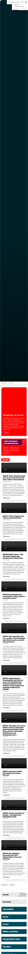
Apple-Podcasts (15, 447)
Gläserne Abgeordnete (19, 6)
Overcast (7, 450)
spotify (6, 447)
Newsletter (7, 902)
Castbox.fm (7, 453)
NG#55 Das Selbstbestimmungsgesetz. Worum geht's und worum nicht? (14, 596)
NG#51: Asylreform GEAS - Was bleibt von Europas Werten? (13, 773)
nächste (12, 884)
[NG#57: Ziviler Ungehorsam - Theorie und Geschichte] (14, 508)
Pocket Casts (15, 450)
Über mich (17, 4)
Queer (5, 917)
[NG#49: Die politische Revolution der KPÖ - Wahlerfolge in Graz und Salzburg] (14, 845)
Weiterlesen (6, 498)
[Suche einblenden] (22, 2)
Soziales (7, 947)
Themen (15, 10)
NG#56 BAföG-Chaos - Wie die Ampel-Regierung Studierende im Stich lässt (13, 556)
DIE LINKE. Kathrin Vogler (14, 2)
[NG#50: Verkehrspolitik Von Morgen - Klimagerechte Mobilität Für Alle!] (14, 805)
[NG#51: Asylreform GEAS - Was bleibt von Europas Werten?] (14, 763)
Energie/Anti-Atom (11, 939)
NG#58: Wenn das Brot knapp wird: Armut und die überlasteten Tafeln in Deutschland (14, 477)
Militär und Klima (10, 931)
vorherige (3, 884)
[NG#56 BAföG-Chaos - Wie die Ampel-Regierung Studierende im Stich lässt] (14, 546)
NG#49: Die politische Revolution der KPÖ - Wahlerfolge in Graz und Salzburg (12, 856)
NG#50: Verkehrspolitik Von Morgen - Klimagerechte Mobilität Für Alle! (13, 815)
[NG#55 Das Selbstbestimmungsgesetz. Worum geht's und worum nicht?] (14, 586)
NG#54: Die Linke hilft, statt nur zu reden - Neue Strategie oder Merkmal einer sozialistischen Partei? (14, 639)
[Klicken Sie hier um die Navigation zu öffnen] (26, 2)
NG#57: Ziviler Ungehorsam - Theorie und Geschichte (14, 517)
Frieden (6, 924)
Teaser (6, 433)
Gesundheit (8, 909)
